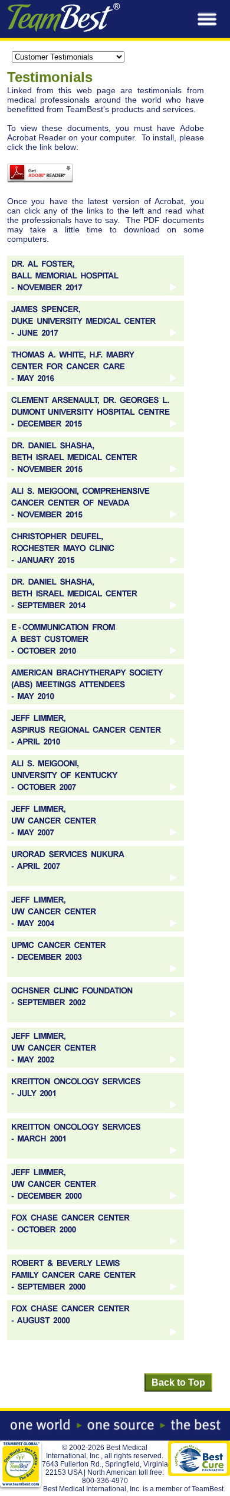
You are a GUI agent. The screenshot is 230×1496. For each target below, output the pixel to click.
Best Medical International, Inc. (96, 1451)
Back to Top (178, 1382)
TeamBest (208, 1489)
